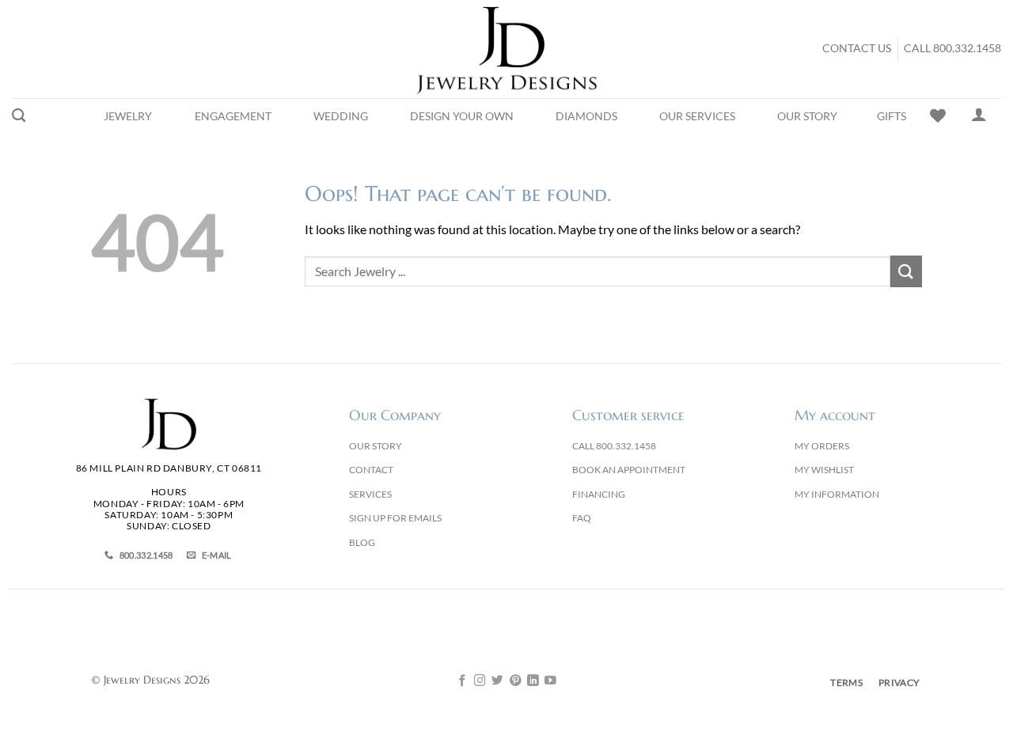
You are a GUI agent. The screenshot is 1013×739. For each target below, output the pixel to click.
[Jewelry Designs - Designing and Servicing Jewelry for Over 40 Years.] (506, 49)
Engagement (233, 116)
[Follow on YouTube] (550, 681)
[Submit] (906, 271)
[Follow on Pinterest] (516, 681)
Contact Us (856, 48)
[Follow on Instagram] (480, 681)
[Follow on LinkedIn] (533, 681)
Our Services (697, 116)
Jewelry (128, 116)
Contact (371, 470)
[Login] (979, 113)
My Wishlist (824, 470)
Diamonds (586, 116)
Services (370, 494)
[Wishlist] (938, 115)
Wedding (340, 116)
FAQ (581, 518)
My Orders (822, 446)
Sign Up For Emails (395, 518)
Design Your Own (462, 116)
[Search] (18, 116)
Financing (598, 494)
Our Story (807, 116)
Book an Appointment (628, 470)
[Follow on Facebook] (463, 681)
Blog (362, 542)
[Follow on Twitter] (497, 681)
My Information (837, 494)
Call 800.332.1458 (952, 48)
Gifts (891, 116)
